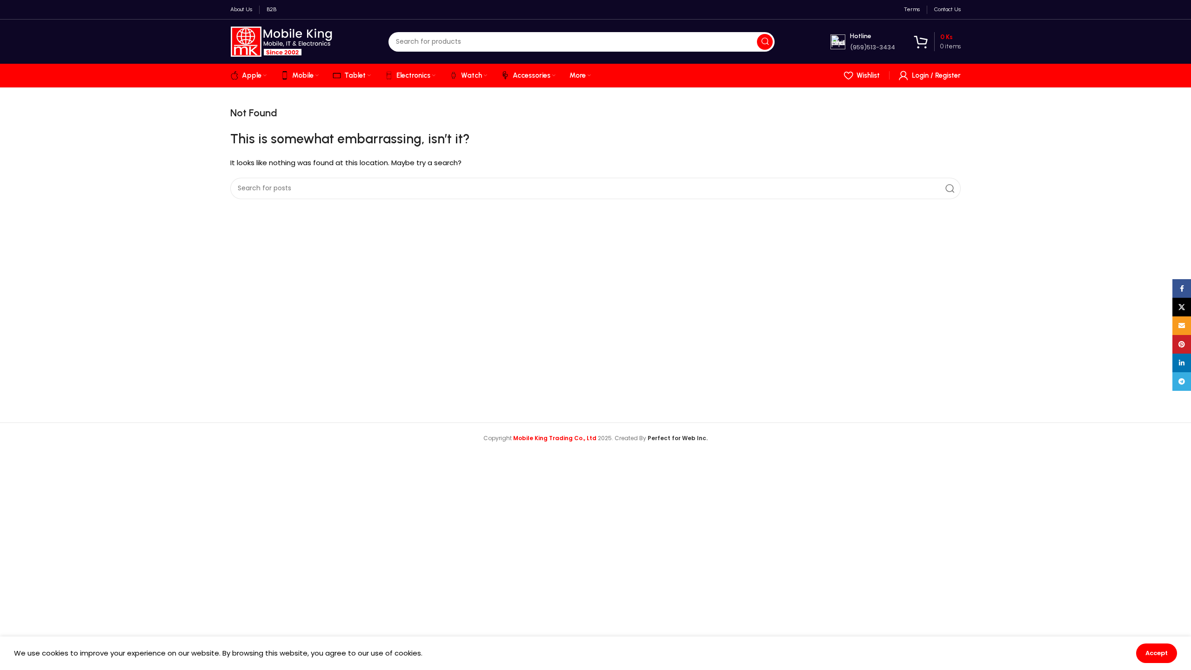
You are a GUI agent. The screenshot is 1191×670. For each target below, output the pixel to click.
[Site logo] (281, 41)
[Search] (765, 42)
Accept (1156, 653)
